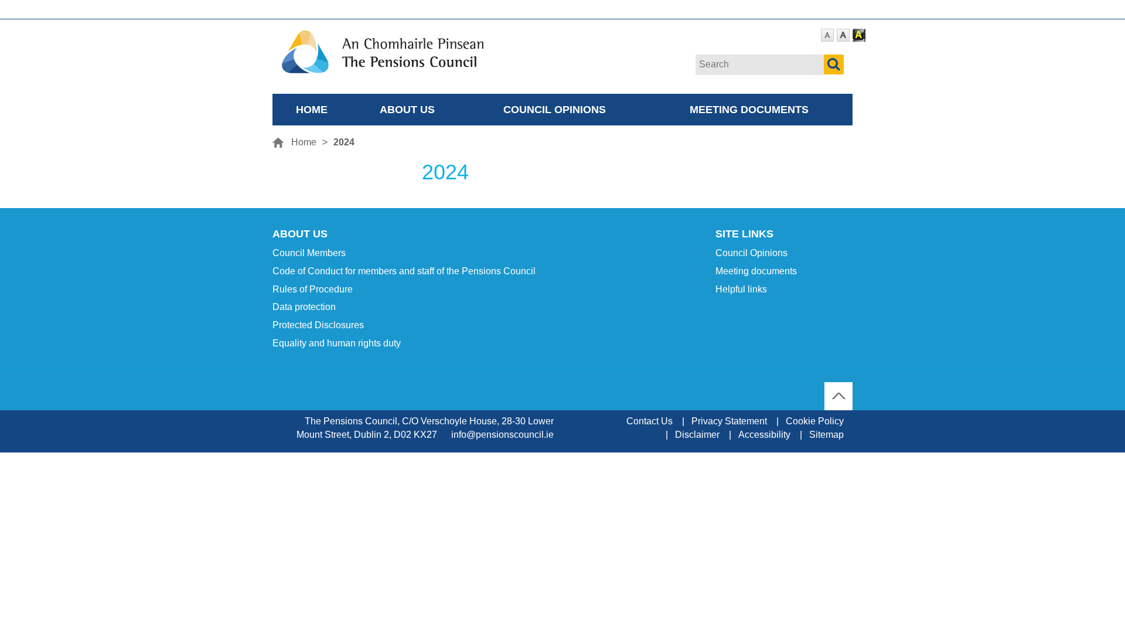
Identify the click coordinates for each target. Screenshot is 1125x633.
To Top (839, 388)
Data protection (304, 307)
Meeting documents (749, 109)
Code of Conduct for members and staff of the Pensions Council (404, 271)
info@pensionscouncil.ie (502, 435)
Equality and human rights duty (336, 343)
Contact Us (649, 421)
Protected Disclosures (318, 325)
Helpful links (741, 289)
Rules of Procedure (312, 289)
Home (312, 109)
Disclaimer (697, 435)
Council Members (309, 253)
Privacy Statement (729, 421)
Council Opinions (554, 109)
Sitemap (826, 435)
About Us (407, 109)
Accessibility (764, 435)
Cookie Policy (815, 421)
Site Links (744, 234)
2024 (343, 142)
